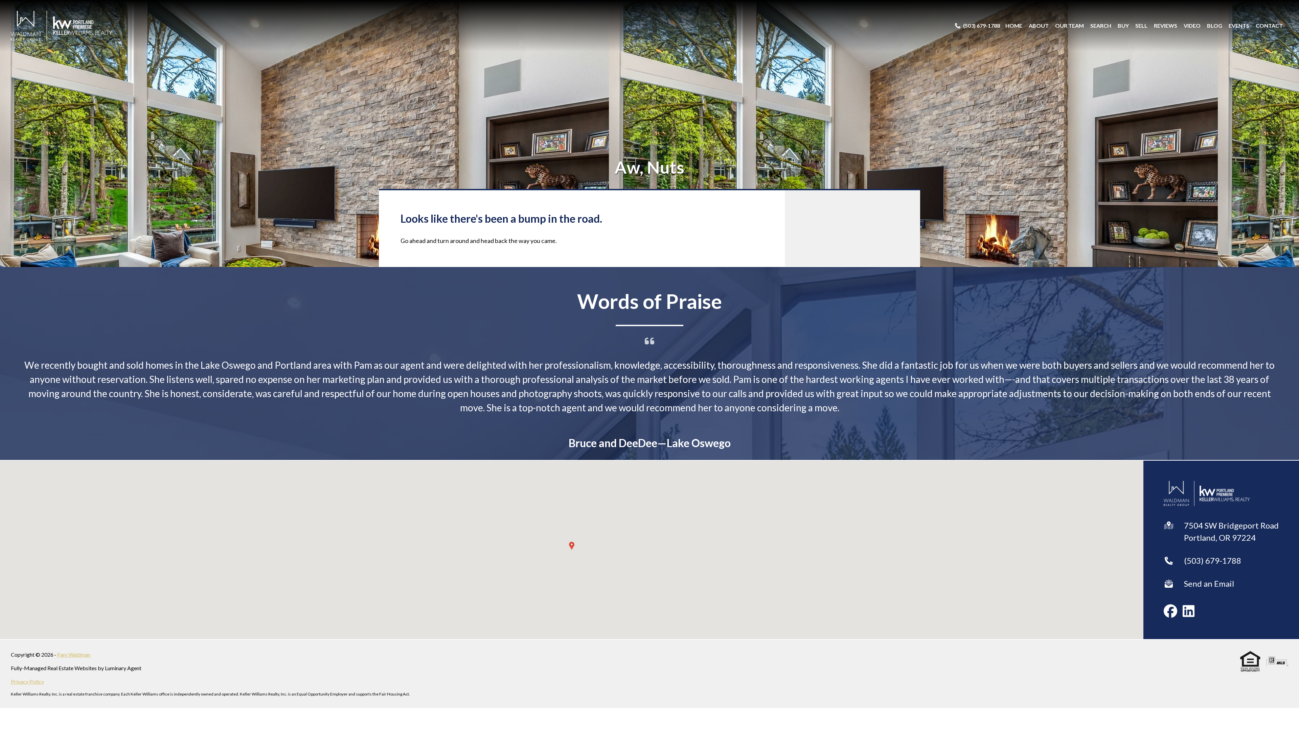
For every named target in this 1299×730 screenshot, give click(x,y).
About (1039, 25)
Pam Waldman (73, 637)
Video (1192, 25)
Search (1100, 25)
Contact (1269, 25)
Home (1013, 25)
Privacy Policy (27, 664)
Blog (1214, 25)
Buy (1123, 25)
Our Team (1069, 25)
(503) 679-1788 (1212, 544)
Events (1239, 25)
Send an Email (1209, 566)
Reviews (1165, 25)
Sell (1141, 25)
